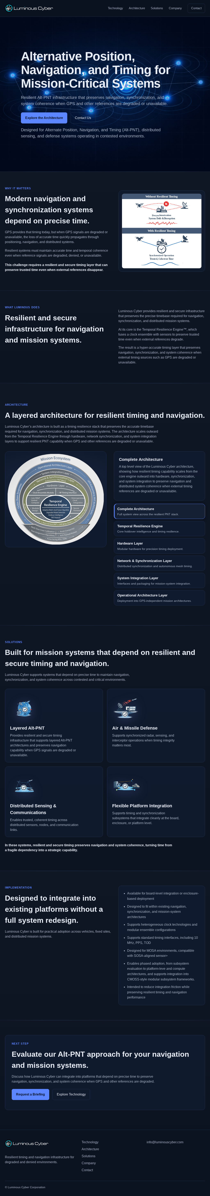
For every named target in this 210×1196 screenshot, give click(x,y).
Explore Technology (71, 1094)
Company (175, 8)
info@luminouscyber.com (165, 1142)
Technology (115, 8)
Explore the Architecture (44, 118)
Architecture (137, 8)
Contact (196, 8)
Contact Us (83, 118)
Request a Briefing (30, 1094)
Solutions (157, 8)
